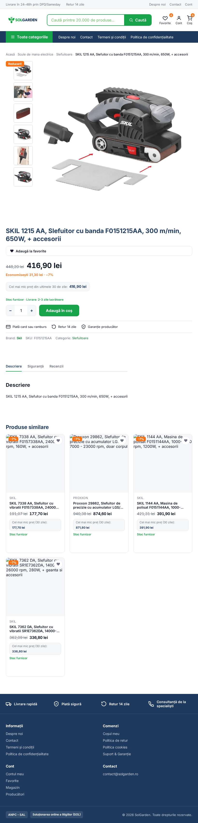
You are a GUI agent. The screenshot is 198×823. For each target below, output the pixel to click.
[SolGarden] (22, 20)
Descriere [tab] (14, 366)
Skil (19, 338)
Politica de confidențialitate (152, 37)
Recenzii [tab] (57, 366)
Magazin (13, 787)
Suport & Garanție (117, 754)
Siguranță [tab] (36, 366)
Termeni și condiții (112, 37)
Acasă (10, 54)
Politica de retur (115, 740)
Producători (15, 794)
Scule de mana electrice (35, 54)
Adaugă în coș (59, 310)
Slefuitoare (64, 54)
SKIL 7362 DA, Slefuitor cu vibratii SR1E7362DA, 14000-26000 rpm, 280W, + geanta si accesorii (34, 629)
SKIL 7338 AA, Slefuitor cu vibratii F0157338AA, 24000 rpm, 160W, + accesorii (32, 505)
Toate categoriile (32, 37)
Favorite (12, 781)
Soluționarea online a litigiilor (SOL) (57, 814)
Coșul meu (111, 734)
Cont (188, 4)
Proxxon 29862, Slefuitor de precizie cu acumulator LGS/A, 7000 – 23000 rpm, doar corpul (98, 505)
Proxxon (80, 498)
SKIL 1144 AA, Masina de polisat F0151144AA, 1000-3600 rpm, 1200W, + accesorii (162, 505)
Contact (175, 4)
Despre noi (157, 4)
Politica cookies (115, 747)
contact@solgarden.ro (120, 774)
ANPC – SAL (16, 814)
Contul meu (15, 774)
